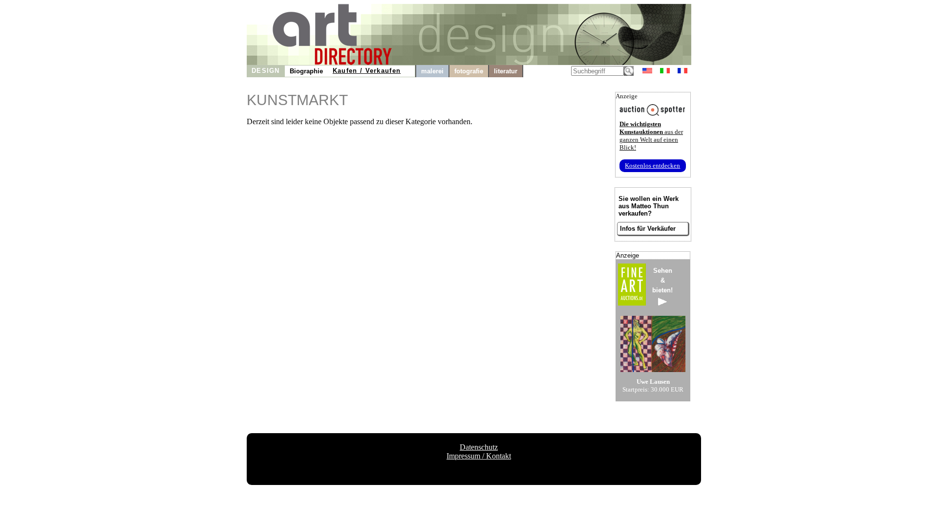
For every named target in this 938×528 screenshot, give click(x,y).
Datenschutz (479, 447)
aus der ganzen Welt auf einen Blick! (651, 135)
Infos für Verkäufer (648, 228)
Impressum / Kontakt (479, 456)
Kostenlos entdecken (652, 165)
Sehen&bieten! (662, 280)
